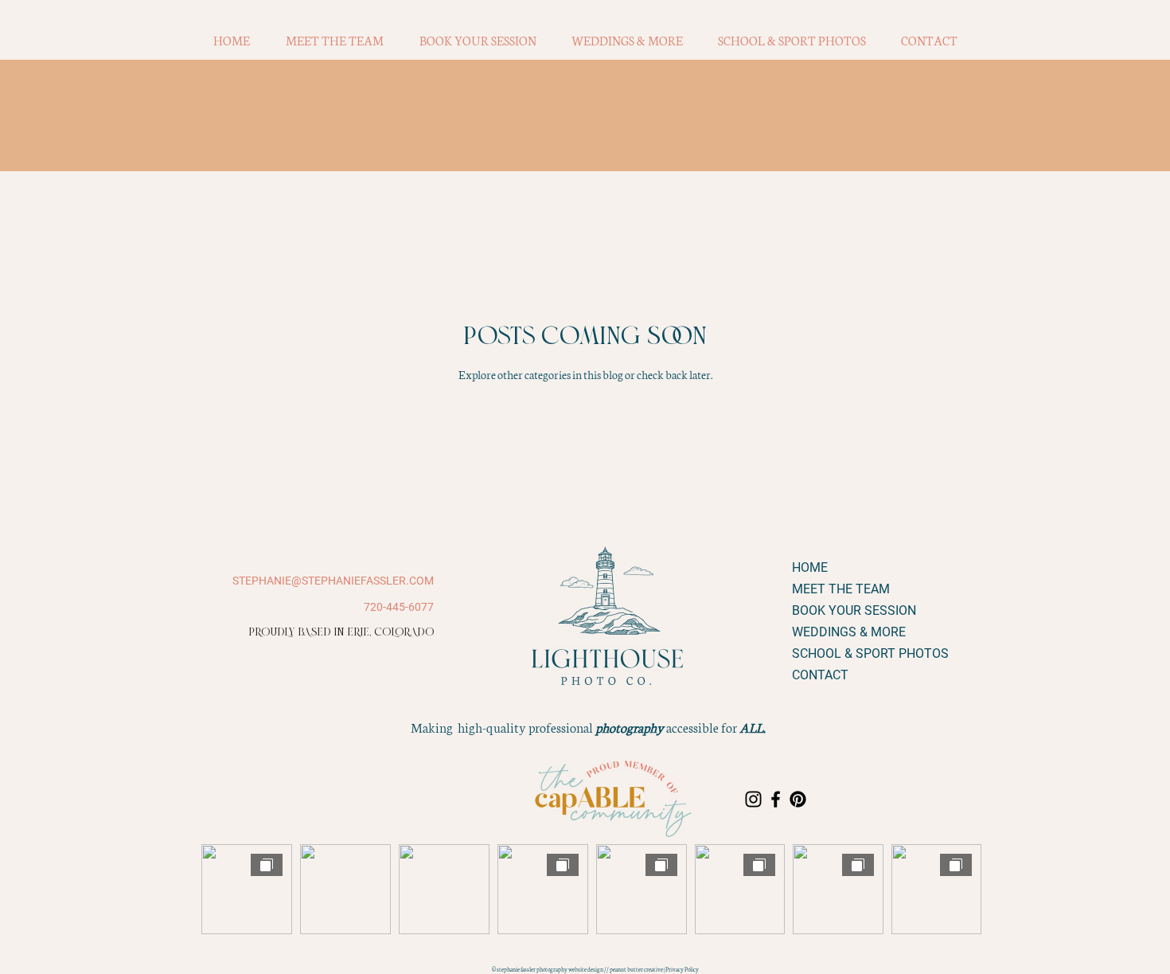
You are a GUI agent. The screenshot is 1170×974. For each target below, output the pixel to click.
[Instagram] (753, 799)
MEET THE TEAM (841, 589)
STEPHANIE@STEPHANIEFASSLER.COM (333, 580)
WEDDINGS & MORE (848, 632)
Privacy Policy (682, 969)
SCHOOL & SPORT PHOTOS (848, 653)
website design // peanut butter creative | (616, 969)
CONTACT (820, 675)
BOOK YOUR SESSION (848, 610)
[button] (477, 41)
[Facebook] (775, 799)
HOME (810, 567)
